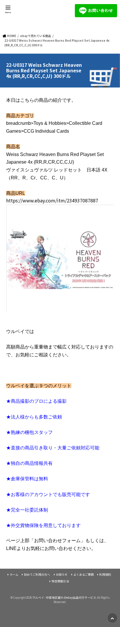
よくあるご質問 (83, 574)
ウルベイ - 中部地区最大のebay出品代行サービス (64, 598)
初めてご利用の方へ (37, 574)
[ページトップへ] (112, 618)
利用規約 (105, 574)
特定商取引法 (60, 581)
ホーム (14, 574)
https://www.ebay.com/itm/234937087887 (52, 200)
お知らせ (62, 574)
